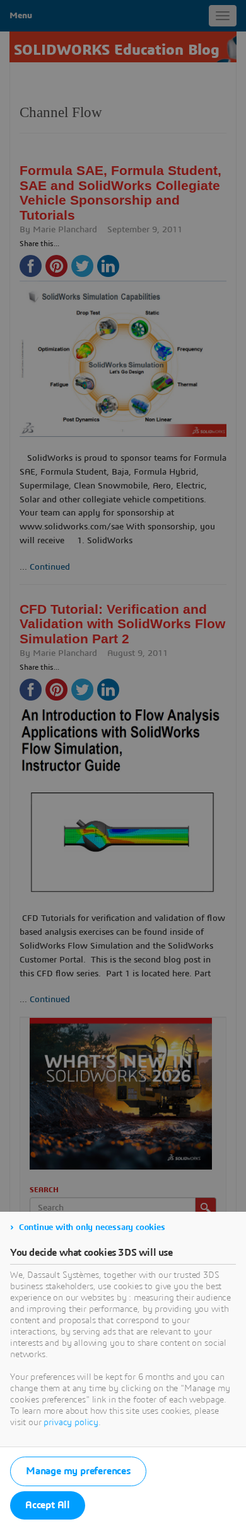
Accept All (47, 1505)
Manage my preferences (78, 1471)
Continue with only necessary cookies (92, 1227)
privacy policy (71, 1422)
